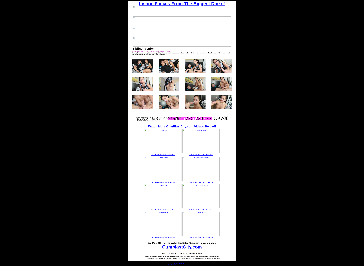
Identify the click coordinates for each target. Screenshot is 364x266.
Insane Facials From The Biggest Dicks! (182, 3)
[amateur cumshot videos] (182, 122)
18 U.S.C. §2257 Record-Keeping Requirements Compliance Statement (182, 264)
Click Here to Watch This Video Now (163, 155)
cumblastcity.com (179, 263)
